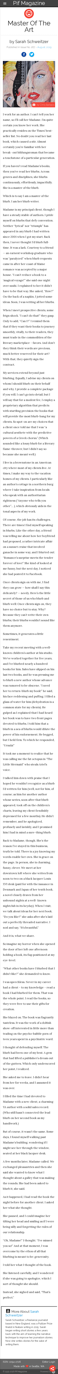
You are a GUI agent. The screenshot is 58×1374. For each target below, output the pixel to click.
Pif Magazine (21, 1371)
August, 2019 (44, 47)
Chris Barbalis (47, 104)
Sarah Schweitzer (22, 1313)
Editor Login (48, 1361)
